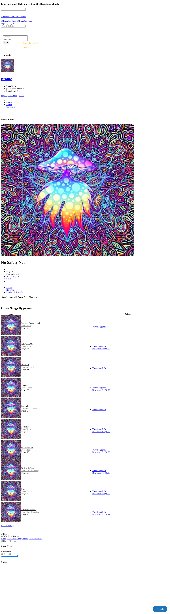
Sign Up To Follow (9, 95)
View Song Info (99, 327)
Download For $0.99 (101, 349)
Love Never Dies (28, 509)
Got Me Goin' (27, 447)
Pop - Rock (26, 325)
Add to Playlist (12, 276)
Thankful (25, 385)
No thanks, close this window (13, 16)
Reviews (10, 290)
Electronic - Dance (29, 408)
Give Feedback (35, 539)
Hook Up (25, 364)
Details (9, 287)
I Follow (25, 427)
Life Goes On (27, 344)
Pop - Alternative (28, 367)
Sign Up (26, 47)
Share (21, 95)
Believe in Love (28, 468)
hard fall (24, 406)
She (23, 489)
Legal (18, 539)
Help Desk (11, 539)
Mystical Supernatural (30, 323)
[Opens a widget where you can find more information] (160, 609)
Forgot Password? (30, 43)
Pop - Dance (26, 388)
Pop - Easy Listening (30, 470)
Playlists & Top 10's (14, 292)
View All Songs (7, 525)
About (3, 539)
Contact (25, 539)
